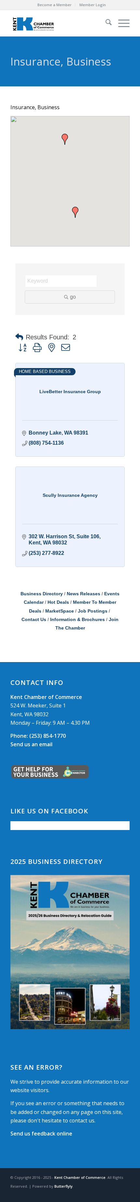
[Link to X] (115, 1194)
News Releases (83, 593)
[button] (65, 139)
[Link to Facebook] (105, 1194)
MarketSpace (59, 611)
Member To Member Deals (73, 606)
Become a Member (54, 4)
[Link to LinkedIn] (125, 1194)
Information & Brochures (77, 619)
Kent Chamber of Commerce (79, 1177)
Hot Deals (58, 602)
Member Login (92, 4)
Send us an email (31, 744)
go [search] (73, 297)
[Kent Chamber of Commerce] (57, 23)
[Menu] (121, 23)
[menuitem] (54, 5)
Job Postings (92, 611)
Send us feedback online (41, 1133)
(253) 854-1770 (38, 735)
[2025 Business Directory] (70, 952)
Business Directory (42, 593)
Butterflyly (63, 1186)
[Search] (105, 23)
